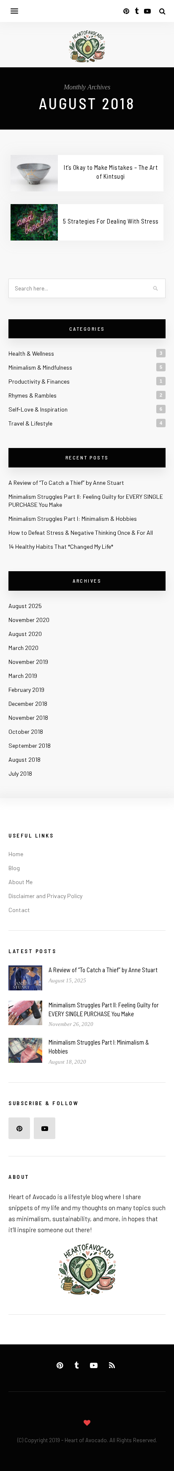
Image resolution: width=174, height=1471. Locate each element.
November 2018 (28, 717)
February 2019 (26, 689)
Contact (19, 909)
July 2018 (20, 773)
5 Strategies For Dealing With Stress (111, 221)
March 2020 (23, 647)
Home (15, 853)
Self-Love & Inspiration (38, 409)
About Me (20, 881)
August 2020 (25, 633)
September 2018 (29, 745)
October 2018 (25, 731)
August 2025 (25, 605)
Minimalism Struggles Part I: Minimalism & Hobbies (72, 518)
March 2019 (22, 675)
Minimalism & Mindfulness (40, 367)
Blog (14, 867)
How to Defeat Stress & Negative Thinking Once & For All (80, 532)
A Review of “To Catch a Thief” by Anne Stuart (66, 482)
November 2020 (28, 619)
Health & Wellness (31, 353)
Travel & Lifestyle (30, 423)
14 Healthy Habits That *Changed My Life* (60, 546)
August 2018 (24, 759)
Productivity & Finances (39, 381)
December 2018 (27, 703)
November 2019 (28, 661)
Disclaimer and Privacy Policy (45, 895)
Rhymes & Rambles (32, 395)
